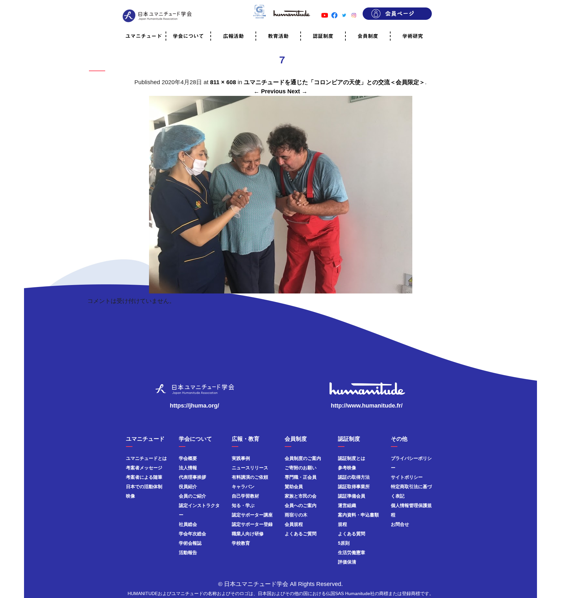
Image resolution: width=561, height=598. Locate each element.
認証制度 (323, 36)
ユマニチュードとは (146, 458)
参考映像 (347, 467)
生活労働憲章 (351, 552)
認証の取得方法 (354, 477)
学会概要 (188, 458)
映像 (130, 496)
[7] (280, 290)
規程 (342, 524)
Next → (297, 91)
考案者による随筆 (144, 477)
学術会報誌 (190, 543)
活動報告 (188, 552)
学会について (188, 36)
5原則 (344, 543)
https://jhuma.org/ (194, 405)
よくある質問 (351, 533)
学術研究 (412, 36)
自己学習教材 (245, 496)
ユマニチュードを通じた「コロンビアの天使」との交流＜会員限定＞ (334, 82)
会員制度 (367, 36)
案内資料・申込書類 (358, 514)
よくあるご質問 (301, 533)
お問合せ (400, 524)
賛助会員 (294, 486)
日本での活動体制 (144, 486)
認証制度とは (351, 458)
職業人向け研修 (248, 533)
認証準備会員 (351, 496)
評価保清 (347, 562)
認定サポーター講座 (252, 514)
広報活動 (233, 36)
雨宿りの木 (296, 514)
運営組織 (347, 505)
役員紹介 (188, 486)
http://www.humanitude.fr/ (367, 405)
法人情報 (188, 467)
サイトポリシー (407, 477)
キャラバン (243, 486)
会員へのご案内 (301, 505)
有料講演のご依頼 (250, 477)
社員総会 (188, 524)
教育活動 (278, 36)
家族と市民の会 (301, 496)
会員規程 (294, 524)
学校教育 (241, 543)
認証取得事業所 (354, 486)
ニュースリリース (250, 467)
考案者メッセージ (144, 467)
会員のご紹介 (192, 496)
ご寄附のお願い (301, 467)
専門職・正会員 (301, 477)
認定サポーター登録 (252, 524)
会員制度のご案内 (303, 458)
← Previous (270, 91)
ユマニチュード (143, 36)
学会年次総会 (192, 533)
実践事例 (241, 458)
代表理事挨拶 (192, 477)
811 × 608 (223, 82)
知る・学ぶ (243, 505)
